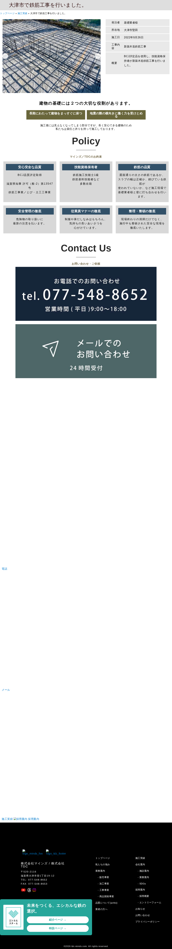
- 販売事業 (103, 877)
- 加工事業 (103, 883)
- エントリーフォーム (149, 902)
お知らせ (140, 908)
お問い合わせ (142, 915)
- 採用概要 (143, 896)
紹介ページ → (58, 919)
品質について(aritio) (106, 902)
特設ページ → (58, 928)
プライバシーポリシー (147, 921)
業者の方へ (101, 909)
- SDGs (142, 883)
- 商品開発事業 (106, 896)
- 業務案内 (143, 877)
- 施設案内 (143, 870)
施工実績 (22, 13)
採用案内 (140, 889)
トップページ (7, 13)
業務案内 (100, 870)
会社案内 (140, 864)
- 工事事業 (103, 890)
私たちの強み (102, 864)
